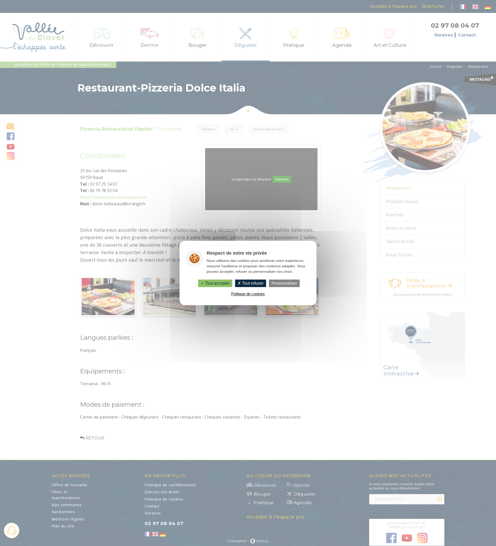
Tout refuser (252, 283)
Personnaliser (284, 283)
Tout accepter (217, 283)
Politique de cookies (248, 294)
